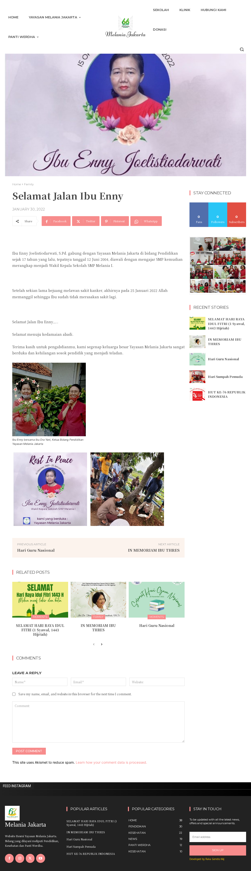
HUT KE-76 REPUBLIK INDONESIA (226, 394)
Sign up (218, 850)
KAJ (222, 859)
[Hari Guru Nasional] (157, 600)
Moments (40, 617)
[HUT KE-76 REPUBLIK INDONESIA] (197, 394)
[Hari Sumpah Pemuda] (197, 376)
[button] (241, 49)
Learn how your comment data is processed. (111, 762)
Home (16, 184)
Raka (208, 859)
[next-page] (102, 644)
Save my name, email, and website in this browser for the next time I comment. (75, 694)
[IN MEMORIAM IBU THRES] (98, 600)
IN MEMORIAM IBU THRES (154, 550)
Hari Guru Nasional (36, 550)
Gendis (216, 859)
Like (199, 204)
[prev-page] (94, 644)
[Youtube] (40, 858)
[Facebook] (9, 858)
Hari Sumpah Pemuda (225, 376)
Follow (218, 204)
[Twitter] (30, 858)
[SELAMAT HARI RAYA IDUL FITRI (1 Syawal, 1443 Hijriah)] (40, 600)
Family (29, 184)
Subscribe (236, 204)
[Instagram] (19, 858)
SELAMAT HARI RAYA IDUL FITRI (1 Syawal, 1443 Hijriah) (40, 630)
